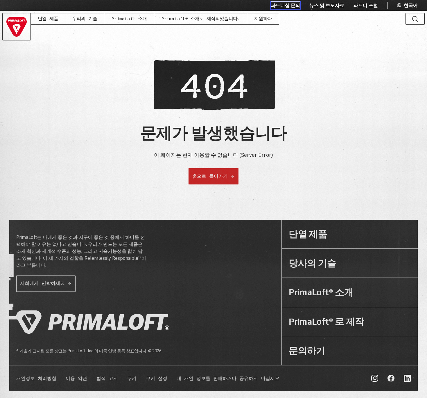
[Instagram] (374, 378)
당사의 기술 (312, 263)
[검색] (415, 18)
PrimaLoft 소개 (129, 18)
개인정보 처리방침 (36, 378)
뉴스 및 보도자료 (326, 5)
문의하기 (307, 350)
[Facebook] (390, 378)
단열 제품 (48, 18)
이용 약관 (76, 378)
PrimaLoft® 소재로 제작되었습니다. (200, 18)
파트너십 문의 (285, 5)
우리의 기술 (84, 18)
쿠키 (132, 378)
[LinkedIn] (407, 378)
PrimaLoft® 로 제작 (326, 321)
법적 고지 (107, 378)
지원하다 (263, 18)
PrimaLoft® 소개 (321, 292)
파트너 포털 (366, 5)
